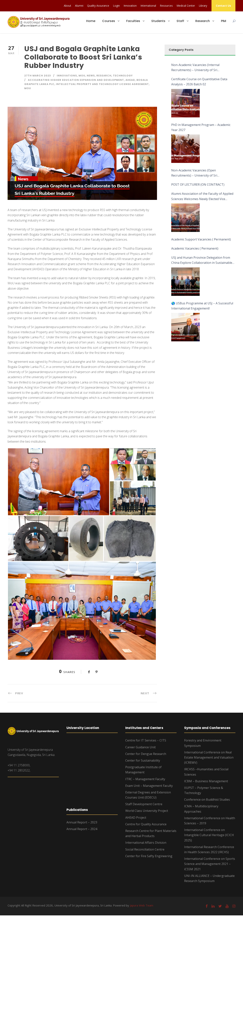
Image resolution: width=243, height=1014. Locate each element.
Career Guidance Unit (140, 747)
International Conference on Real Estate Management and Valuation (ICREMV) (209, 757)
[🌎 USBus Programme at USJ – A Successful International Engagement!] (185, 327)
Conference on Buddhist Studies (207, 799)
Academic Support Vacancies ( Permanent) (201, 239)
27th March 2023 (37, 75)
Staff (180, 21)
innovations (67, 75)
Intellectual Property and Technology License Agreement (102, 84)
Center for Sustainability (142, 760)
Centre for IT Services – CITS (145, 740)
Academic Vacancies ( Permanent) (194, 248)
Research (202, 21)
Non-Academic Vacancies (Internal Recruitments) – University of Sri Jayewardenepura (195, 68)
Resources (166, 5)
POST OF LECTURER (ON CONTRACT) (197, 184)
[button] (59, 482)
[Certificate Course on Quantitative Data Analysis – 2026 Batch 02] (185, 103)
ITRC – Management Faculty (145, 779)
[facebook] (207, 906)
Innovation (130, 5)
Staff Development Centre (143, 804)
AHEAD (130, 80)
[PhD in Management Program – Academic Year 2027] (185, 148)
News (91, 75)
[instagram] (233, 906)
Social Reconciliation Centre (144, 849)
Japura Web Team (141, 905)
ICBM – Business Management (206, 781)
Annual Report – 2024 (81, 829)
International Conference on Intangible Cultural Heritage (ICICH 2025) (209, 835)
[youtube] (227, 906)
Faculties (133, 21)
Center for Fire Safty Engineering (148, 856)
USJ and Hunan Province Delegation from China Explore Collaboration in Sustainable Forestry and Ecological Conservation (201, 260)
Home (90, 21)
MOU (82, 75)
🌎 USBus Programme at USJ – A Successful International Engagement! (202, 305)
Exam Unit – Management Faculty (149, 786)
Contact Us (223, 5)
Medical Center (186, 5)
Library (203, 5)
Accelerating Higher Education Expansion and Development (76, 80)
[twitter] (220, 906)
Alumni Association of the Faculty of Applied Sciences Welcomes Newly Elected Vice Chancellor (202, 196)
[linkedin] (213, 906)
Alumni (79, 5)
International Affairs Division (145, 842)
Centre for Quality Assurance (145, 824)
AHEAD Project (135, 817)
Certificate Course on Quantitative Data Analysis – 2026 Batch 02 (199, 81)
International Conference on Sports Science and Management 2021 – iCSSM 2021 (209, 864)
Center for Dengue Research (145, 754)
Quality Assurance (98, 5)
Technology (123, 75)
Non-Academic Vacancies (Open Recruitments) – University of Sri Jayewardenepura (194, 173)
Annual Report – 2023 (81, 822)
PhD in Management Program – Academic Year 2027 (200, 127)
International (148, 5)
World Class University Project (146, 811)
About (67, 5)
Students (158, 21)
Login (116, 5)
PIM (223, 21)
